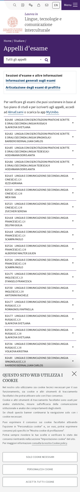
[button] (70, 5)
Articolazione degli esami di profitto (33, 87)
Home (8, 41)
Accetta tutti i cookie (40, 482)
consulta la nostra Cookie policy (49, 443)
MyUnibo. (52, 112)
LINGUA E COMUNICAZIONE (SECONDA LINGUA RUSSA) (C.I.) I (36, 305)
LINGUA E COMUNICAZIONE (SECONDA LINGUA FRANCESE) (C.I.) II (36, 249)
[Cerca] (15, 5)
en (56, 5)
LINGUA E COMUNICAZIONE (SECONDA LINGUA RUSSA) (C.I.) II (36, 333)
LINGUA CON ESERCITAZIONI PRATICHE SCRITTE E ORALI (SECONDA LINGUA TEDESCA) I (37, 151)
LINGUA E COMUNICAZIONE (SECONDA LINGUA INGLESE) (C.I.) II (36, 291)
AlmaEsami (15, 112)
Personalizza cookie (40, 469)
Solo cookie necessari (40, 457)
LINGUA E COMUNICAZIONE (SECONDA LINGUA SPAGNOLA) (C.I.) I (36, 361)
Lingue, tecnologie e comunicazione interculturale (43, 22)
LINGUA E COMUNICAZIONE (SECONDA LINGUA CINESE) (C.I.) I (36, 179)
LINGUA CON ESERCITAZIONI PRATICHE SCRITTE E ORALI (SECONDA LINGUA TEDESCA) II (37, 165)
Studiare (19, 41)
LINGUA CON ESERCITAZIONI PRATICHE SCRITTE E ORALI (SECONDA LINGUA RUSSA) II (37, 123)
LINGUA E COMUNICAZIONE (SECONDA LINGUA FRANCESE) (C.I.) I (36, 221)
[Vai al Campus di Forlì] (12, 25)
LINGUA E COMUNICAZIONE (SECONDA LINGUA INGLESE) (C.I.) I (36, 277)
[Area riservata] (39, 5)
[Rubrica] (23, 5)
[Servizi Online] (31, 5)
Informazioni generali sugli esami (30, 80)
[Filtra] (46, 60)
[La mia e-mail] (47, 5)
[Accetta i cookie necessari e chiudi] (74, 374)
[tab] (56, 5)
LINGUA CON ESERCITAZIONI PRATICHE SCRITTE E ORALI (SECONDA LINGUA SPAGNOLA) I (37, 137)
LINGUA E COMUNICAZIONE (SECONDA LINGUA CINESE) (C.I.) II (36, 193)
